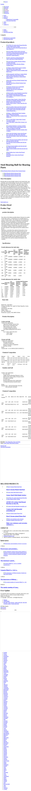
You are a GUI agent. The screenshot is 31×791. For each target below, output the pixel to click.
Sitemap (5, 600)
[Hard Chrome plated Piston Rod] (14, 513)
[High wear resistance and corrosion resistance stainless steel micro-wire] (17, 520)
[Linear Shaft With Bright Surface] (14, 492)
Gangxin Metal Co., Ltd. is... (9, 570)
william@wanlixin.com (8, 536)
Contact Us (6, 24)
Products (5, 18)
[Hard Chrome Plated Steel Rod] (14, 486)
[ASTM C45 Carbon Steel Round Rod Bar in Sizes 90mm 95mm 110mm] (17, 499)
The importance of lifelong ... (9, 579)
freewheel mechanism (5, 447)
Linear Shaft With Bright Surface (11, 443)
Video (4, 22)
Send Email (3, 607)
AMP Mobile (6, 601)
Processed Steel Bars (11, 20)
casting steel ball (18, 602)
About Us (5, 16)
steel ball (25, 602)
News (4, 23)
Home (4, 15)
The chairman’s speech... (8, 560)
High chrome (11, 602)
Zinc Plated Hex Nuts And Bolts (12, 441)
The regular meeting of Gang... (10, 587)
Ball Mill (5, 602)
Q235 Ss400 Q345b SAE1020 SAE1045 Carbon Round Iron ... (15, 110)
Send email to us (4, 202)
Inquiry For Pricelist (5, 596)
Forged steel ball (15, 603)
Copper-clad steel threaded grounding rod (14, 509)
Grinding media (7, 603)
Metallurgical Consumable (12, 19)
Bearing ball (3, 445)
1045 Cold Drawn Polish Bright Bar (14, 59)
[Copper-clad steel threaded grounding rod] (16, 506)
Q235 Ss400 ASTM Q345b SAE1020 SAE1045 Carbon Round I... (15, 54)
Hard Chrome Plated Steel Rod (15, 489)
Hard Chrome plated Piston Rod (16, 516)
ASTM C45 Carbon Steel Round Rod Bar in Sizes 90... (16, 502)
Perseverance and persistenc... (9, 549)
